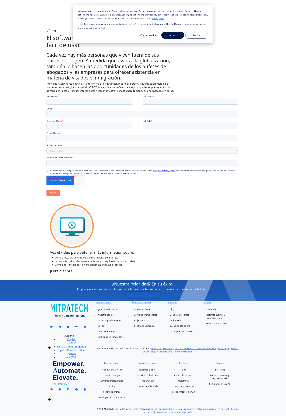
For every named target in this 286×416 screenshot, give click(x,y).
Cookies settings (148, 35)
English (71, 339)
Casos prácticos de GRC (181, 331)
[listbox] (69, 347)
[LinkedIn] (51, 327)
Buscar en (52, 8)
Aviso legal (223, 348)
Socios (101, 325)
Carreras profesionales (109, 320)
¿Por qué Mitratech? (108, 309)
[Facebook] (68, 327)
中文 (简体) (71, 357)
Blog (172, 309)
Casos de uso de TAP (180, 325)
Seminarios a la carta (216, 323)
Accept (172, 35)
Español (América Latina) (71, 350)
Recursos (172, 302)
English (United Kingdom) (71, 346)
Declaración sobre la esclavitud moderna (195, 348)
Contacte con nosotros (143, 294)
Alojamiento (140, 320)
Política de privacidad (161, 348)
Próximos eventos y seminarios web (215, 316)
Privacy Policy (158, 18)
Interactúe (211, 309)
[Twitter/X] (60, 327)
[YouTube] (76, 327)
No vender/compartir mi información (174, 351)
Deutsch (71, 343)
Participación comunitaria (111, 336)
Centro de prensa (106, 331)
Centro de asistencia (144, 325)
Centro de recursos (179, 314)
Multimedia (175, 320)
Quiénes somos (103, 302)
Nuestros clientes (142, 309)
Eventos (207, 302)
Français (71, 353)
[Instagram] (85, 327)
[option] (71, 339)
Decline (196, 35)
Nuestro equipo (106, 314)
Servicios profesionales (145, 314)
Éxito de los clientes (141, 302)
